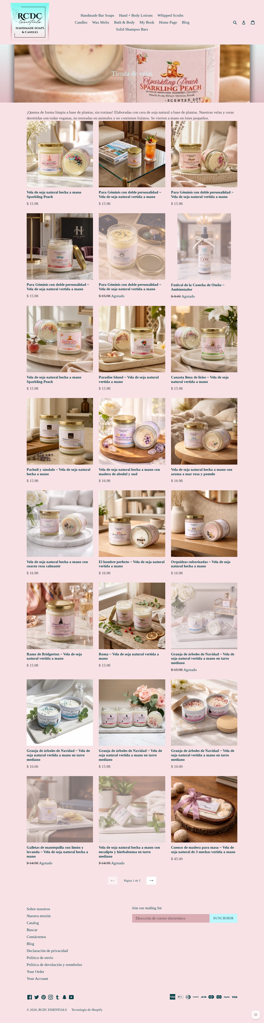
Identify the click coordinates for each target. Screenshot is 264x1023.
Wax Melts (100, 22)
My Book (147, 22)
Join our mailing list (147, 908)
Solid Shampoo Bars (132, 29)
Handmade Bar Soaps (97, 15)
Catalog (33, 923)
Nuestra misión (39, 916)
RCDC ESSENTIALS (52, 1010)
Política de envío (40, 957)
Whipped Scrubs (170, 15)
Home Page (168, 22)
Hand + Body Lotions (136, 15)
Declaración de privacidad (47, 951)
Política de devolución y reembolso (54, 964)
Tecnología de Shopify (87, 1010)
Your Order (35, 971)
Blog (185, 22)
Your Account (37, 978)
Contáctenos (36, 937)
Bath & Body (124, 22)
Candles (81, 22)
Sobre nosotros (38, 909)
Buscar (32, 930)
